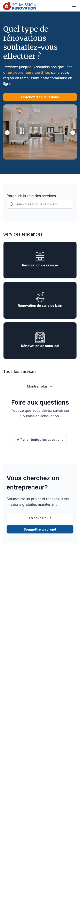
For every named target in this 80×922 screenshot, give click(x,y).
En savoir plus (40, 518)
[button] (74, 6)
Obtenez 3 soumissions (40, 97)
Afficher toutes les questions (40, 439)
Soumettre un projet (40, 529)
